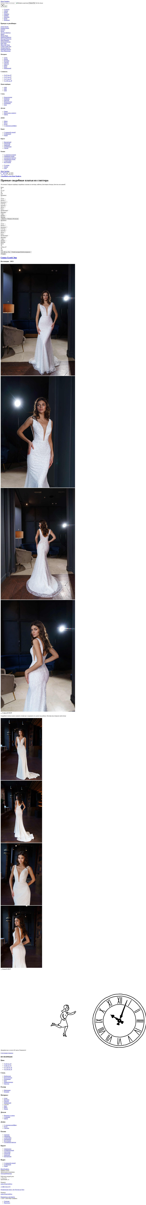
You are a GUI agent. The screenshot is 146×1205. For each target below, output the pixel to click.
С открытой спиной (10, 132)
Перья (6, 111)
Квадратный (7, 142)
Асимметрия (7, 146)
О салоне (6, 165)
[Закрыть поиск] (3, 5)
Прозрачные (7, 1139)
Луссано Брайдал (6, 32)
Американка (7, 1149)
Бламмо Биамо (5, 28)
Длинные (6, 1134)
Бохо (5, 105)
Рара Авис (4, 43)
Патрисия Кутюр (5, 42)
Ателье (6, 167)
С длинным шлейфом (10, 125)
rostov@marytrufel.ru (6, 1184)
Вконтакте (7, 1203)
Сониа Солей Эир (6, 46)
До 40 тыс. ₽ (7, 1064)
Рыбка (6, 12)
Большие (6, 1091)
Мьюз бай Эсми (5, 45)
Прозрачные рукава (9, 159)
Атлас (5, 57)
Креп (5, 67)
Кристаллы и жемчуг (10, 113)
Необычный (7, 68)
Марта (2, 34)
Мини (6, 121)
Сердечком (7, 1152)
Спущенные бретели (10, 158)
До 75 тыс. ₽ (7, 79)
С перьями (7, 1117)
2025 (5, 89)
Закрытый (7, 145)
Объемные (7, 1136)
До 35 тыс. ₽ (7, 75)
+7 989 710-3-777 (5, 1186)
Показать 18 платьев (13, 218)
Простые (6, 100)
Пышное (6, 14)
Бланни (3, 29)
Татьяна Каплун (5, 48)
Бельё (5, 18)
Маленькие (7, 1090)
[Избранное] (2, 174)
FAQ (5, 168)
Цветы (6, 114)
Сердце (6, 148)
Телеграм (6, 1201)
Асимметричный (9, 1150)
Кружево (6, 60)
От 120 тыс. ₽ (8, 1067)
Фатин (6, 59)
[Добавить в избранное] (1, 713)
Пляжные (7, 98)
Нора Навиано (5, 40)
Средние (6, 1128)
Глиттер (6, 62)
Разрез (6, 135)
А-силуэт (6, 9)
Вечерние (7, 20)
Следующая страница (7, 1053)
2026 (5, 87)
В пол (5, 124)
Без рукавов (7, 162)
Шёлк (5, 65)
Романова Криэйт (6, 49)
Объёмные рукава (9, 156)
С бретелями (7, 161)
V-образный (7, 134)
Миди (5, 122)
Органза (6, 63)
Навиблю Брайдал (6, 37)
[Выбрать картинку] (6, 6)
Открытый (7, 143)
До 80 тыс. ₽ (7, 1065)
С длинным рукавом (10, 154)
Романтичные (8, 102)
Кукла (2, 31)
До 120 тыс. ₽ (8, 1069)
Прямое (6, 15)
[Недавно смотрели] (5, 174)
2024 (5, 90)
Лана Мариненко (5, 51)
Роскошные (7, 103)
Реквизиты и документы (8, 1197)
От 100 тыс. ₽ (8, 81)
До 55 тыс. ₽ (7, 77)
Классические (8, 97)
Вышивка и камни (9, 1115)
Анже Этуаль (4, 26)
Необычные (7, 1076)
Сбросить (3, 218)
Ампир (6, 11)
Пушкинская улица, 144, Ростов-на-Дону (12, 1189)
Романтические (8, 1082)
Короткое (6, 17)
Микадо (3, 217)
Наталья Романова (6, 39)
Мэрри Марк (4, 35)
